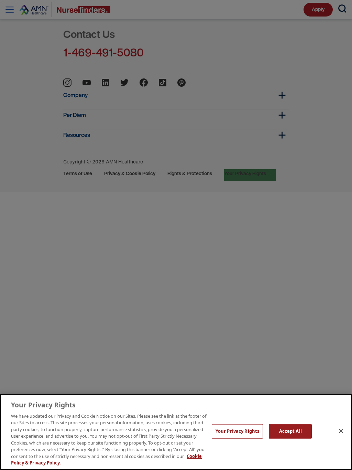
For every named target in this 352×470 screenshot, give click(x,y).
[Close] (341, 431)
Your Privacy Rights (237, 431)
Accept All (290, 431)
